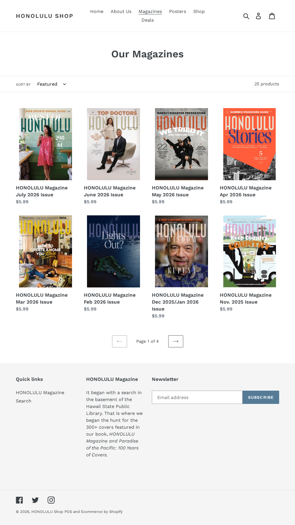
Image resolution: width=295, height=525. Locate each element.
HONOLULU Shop (44, 15)
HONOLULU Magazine (40, 392)
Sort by (23, 84)
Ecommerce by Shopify (102, 511)
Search (23, 401)
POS (68, 511)
